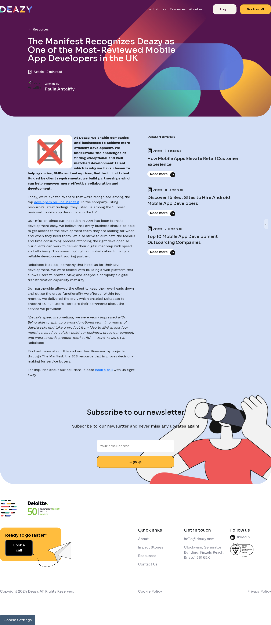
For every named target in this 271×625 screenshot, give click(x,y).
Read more (159, 174)
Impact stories (155, 9)
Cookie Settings (18, 620)
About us (196, 9)
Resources (178, 9)
